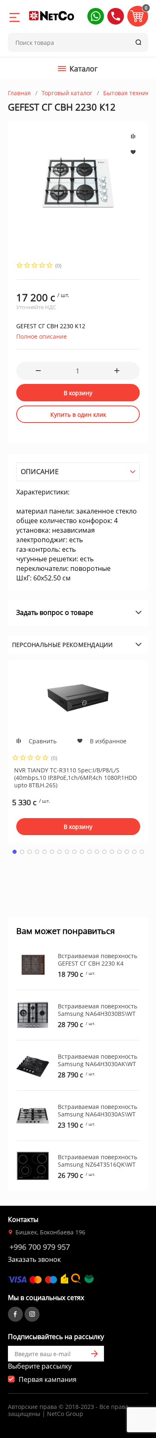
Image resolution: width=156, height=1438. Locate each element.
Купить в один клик (78, 414)
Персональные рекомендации (62, 645)
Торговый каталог (67, 93)
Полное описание (41, 336)
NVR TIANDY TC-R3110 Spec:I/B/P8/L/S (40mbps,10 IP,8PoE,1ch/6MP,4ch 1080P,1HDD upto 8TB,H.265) (75, 777)
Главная (19, 93)
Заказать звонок (34, 1259)
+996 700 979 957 (40, 1247)
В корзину (78, 393)
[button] (95, 16)
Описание (40, 471)
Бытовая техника (127, 93)
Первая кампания (48, 1379)
